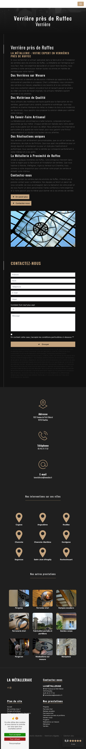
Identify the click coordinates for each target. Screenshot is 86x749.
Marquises (46, 724)
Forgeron (46, 720)
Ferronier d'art (48, 709)
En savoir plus (22, 197)
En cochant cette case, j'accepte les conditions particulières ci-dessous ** (42, 337)
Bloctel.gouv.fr (42, 375)
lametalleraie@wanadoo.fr (43, 477)
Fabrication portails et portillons (54, 715)
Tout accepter (15, 734)
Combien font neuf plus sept (23, 305)
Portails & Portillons (13, 711)
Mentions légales (52, 736)
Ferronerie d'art (48, 713)
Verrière (45, 726)
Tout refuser (15, 739)
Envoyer (45, 344)
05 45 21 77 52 (43, 448)
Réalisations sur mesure (51, 722)
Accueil (9, 707)
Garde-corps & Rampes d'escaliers (19, 713)
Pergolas (46, 707)
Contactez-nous (23, 203)
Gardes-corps (48, 717)
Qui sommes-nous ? (14, 709)
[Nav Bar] (80, 4)
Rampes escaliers (49, 711)
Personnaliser (15, 743)
